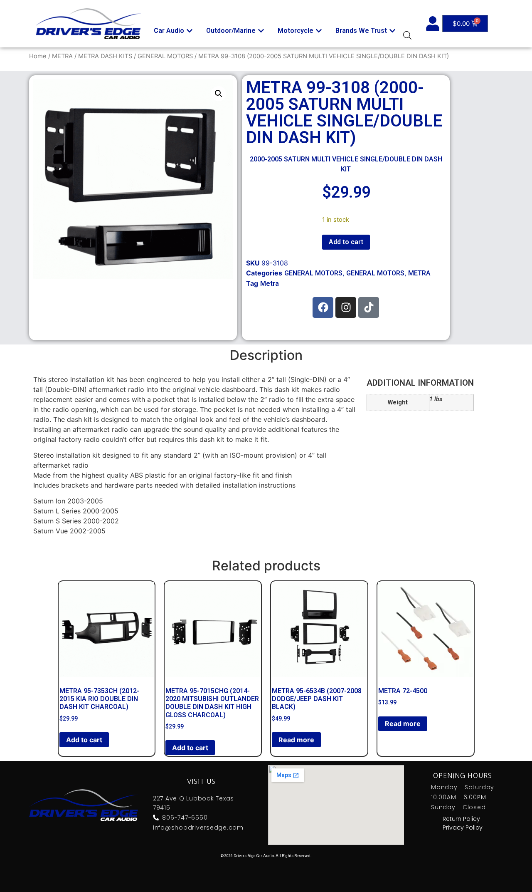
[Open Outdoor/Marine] (261, 31)
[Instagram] (345, 307)
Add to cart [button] (84, 740)
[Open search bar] (407, 35)
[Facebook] (323, 307)
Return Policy (461, 819)
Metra (269, 283)
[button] (218, 93)
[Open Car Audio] (189, 31)
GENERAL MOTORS (165, 56)
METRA (62, 56)
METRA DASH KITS (105, 56)
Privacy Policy (463, 827)
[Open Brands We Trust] (392, 31)
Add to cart (346, 242)
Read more (296, 740)
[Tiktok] (368, 307)
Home (38, 56)
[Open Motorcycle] (318, 31)
